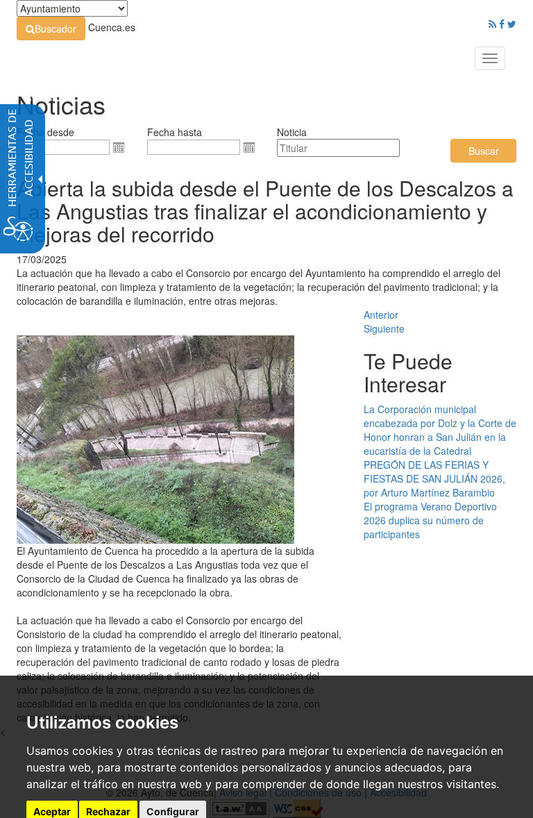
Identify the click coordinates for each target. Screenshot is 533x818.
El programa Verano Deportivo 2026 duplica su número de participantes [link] (430, 520)
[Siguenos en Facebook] (502, 24)
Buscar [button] (483, 151)
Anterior (381, 315)
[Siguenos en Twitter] (511, 24)
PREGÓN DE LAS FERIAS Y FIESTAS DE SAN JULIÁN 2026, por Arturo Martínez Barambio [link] (434, 478)
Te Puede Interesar (408, 372)
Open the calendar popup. (118, 147)
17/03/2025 (42, 259)
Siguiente (384, 328)
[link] (51, 28)
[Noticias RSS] (492, 24)
